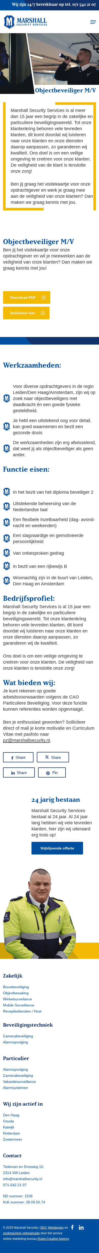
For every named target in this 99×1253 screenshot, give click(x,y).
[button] (93, 22)
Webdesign (56, 1227)
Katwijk (8, 1127)
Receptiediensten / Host (22, 1011)
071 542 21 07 (84, 4)
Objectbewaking (16, 993)
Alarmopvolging (15, 1042)
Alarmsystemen (15, 1088)
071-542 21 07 (15, 1185)
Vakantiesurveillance (19, 1082)
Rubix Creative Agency (53, 1239)
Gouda (8, 1121)
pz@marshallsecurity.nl (26, 740)
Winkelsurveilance (17, 999)
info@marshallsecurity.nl (22, 1179)
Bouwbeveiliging (16, 987)
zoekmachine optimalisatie (21, 1233)
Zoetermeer (12, 1139)
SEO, (43, 1227)
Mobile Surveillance (18, 1005)
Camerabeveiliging (18, 1036)
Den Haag (11, 1115)
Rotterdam (11, 1133)
